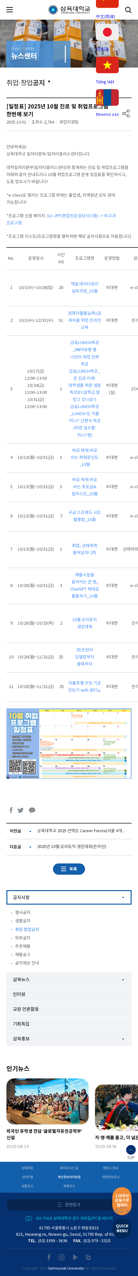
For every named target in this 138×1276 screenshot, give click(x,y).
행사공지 (22, 912)
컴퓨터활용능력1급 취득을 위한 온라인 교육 (84, 320)
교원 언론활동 (26, 1009)
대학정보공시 (110, 1177)
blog (88, 1257)
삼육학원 (27, 1168)
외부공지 (22, 938)
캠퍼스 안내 (110, 1168)
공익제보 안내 (27, 963)
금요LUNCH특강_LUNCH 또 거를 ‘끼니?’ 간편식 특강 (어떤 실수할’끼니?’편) (85, 421)
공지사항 (21, 897)
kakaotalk (32, 810)
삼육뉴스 (21, 980)
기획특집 (21, 1024)
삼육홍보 (21, 1039)
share (126, 113)
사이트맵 (27, 1177)
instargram (62, 1257)
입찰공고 (27, 1186)
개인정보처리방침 (69, 1177)
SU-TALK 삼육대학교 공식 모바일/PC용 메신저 (74, 1218)
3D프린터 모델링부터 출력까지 (84, 657)
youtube (75, 1257)
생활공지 (22, 921)
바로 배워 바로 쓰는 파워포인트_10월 (85, 457)
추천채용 (22, 946)
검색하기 (128, 10)
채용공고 (22, 955)
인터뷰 (19, 994)
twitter (21, 810)
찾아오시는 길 (69, 1168)
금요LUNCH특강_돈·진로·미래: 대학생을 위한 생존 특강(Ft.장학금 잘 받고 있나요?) (84, 385)
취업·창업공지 (27, 929)
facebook (11, 810)
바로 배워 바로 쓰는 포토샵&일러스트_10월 (85, 487)
